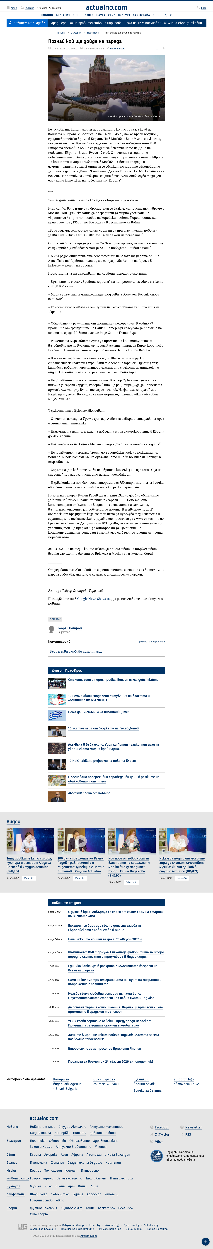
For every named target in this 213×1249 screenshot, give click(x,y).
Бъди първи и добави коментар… (76, 651)
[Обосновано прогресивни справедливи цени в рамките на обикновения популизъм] (58, 780)
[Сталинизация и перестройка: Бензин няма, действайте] (58, 683)
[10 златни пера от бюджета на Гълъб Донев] (58, 731)
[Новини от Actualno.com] (106, 7)
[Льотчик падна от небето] (58, 796)
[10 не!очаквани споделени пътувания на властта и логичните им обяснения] (58, 699)
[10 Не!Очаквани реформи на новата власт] (58, 764)
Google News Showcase (94, 599)
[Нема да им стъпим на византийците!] (58, 715)
